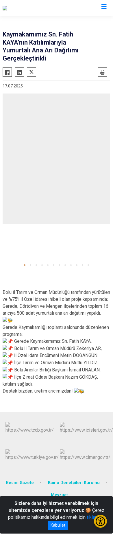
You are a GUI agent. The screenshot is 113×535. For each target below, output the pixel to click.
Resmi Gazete (20, 482)
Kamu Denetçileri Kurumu (74, 482)
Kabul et (58, 525)
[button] (24, 265)
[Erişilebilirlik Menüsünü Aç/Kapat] (100, 521)
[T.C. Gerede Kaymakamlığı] (28, 7)
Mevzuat (59, 494)
